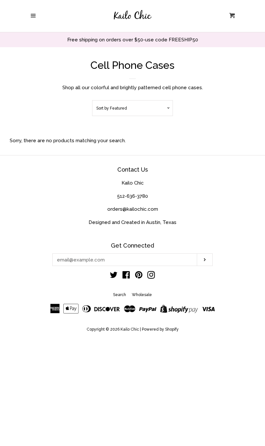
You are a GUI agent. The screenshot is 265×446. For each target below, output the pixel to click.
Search (119, 294)
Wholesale (142, 294)
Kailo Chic (130, 329)
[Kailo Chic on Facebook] (126, 276)
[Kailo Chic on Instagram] (151, 276)
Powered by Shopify (160, 329)
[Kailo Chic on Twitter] (114, 276)
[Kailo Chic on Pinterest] (139, 276)
